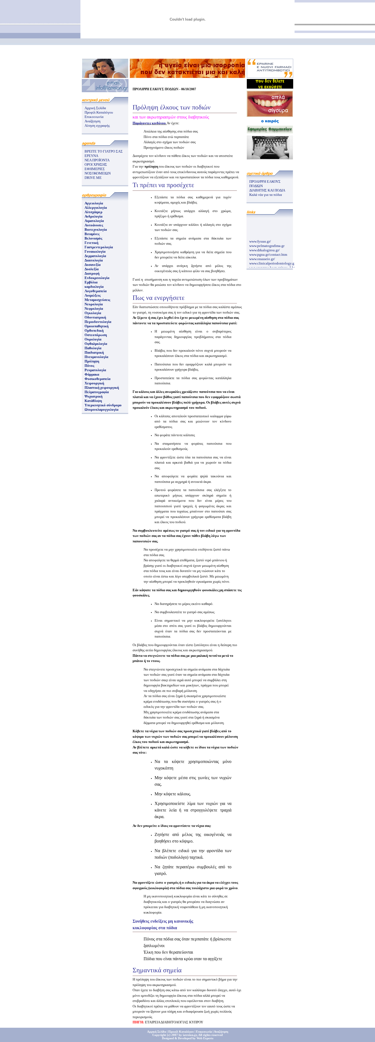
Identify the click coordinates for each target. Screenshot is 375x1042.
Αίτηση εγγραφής (97, 125)
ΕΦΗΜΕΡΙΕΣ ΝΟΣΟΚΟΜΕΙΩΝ (98, 171)
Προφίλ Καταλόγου (99, 112)
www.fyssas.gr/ (260, 239)
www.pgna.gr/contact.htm (268, 252)
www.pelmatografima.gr (266, 243)
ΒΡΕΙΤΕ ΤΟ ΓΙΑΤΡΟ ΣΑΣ (104, 151)
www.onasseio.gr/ (262, 256)
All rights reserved (210, 1035)
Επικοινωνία (94, 117)
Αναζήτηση (92, 121)
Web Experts (205, 1038)
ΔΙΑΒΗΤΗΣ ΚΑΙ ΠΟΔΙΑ (267, 190)
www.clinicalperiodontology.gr (272, 261)
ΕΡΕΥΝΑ (91, 156)
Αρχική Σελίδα (95, 108)
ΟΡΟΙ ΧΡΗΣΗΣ (96, 164)
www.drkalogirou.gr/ (264, 248)
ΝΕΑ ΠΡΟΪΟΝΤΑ (97, 160)
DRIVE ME (93, 178)
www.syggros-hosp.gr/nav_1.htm (273, 265)
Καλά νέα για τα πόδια (265, 195)
